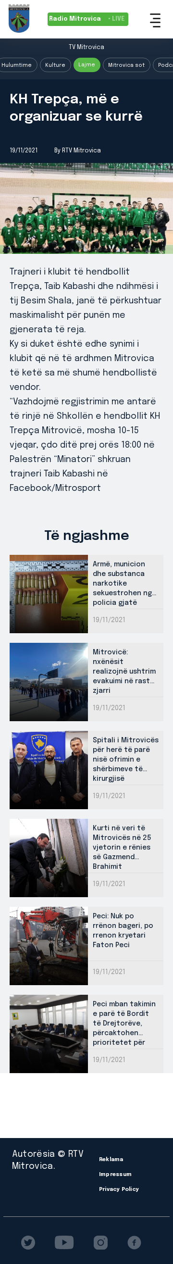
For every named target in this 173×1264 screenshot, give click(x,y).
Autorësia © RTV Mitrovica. (48, 1160)
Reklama (111, 1160)
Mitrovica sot (126, 65)
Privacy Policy (119, 1189)
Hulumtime (16, 65)
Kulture (55, 65)
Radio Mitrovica (86, 19)
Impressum (115, 1174)
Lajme (86, 65)
